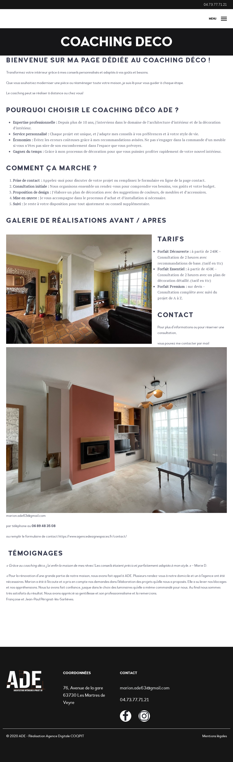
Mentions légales (214, 736)
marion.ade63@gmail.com (26, 515)
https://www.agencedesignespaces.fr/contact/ (92, 536)
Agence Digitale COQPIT (65, 736)
